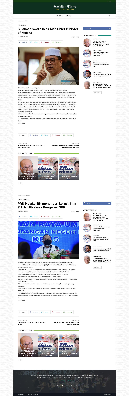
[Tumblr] (71, 385)
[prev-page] (19, 183)
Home (19, 21)
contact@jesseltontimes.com (68, 380)
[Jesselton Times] (64, 8)
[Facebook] (107, 1)
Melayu (68, 16)
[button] (109, 16)
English (59, 16)
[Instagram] (57, 385)
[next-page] (21, 183)
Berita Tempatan (48, 172)
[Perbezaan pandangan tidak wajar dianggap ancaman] (87, 74)
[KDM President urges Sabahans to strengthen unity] (69, 168)
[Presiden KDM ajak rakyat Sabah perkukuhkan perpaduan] (48, 168)
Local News (24, 21)
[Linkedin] (62, 385)
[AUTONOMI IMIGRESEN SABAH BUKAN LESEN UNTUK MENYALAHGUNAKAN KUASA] (87, 85)
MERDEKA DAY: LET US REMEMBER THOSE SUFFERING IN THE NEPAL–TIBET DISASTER (27, 176)
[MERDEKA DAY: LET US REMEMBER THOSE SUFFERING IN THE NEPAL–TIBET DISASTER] (28, 168)
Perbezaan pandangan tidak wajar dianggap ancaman (102, 75)
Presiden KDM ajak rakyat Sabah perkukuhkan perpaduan (48, 176)
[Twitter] (110, 1)
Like (109, 28)
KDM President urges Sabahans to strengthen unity (69, 176)
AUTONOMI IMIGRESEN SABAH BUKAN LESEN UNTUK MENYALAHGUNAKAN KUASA (102, 85)
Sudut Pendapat (27, 171)
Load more (96, 92)
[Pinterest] (67, 385)
